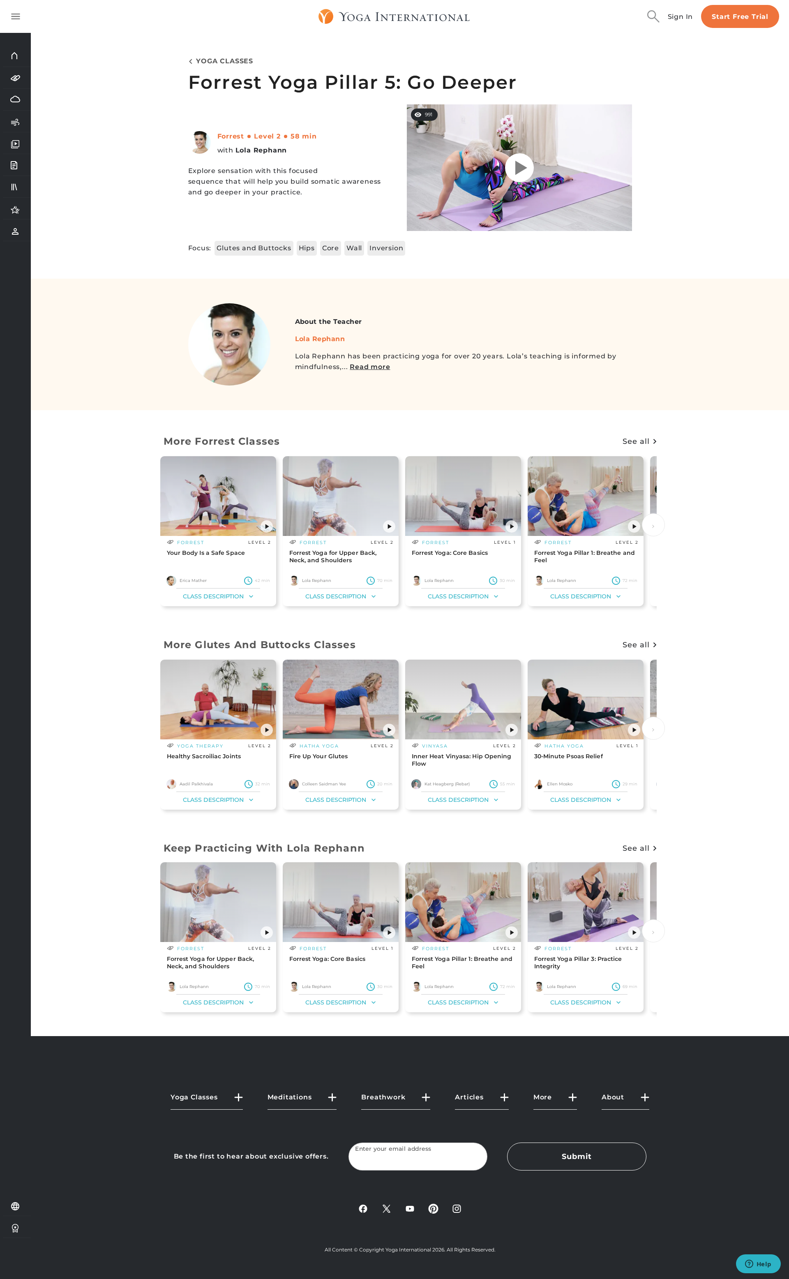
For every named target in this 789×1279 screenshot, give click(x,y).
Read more (370, 367)
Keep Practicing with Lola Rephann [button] (264, 848)
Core (330, 248)
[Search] (653, 16)
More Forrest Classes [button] (222, 441)
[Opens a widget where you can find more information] (758, 1264)
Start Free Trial (740, 17)
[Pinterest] (433, 1208)
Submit (576, 1156)
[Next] (653, 524)
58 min (304, 136)
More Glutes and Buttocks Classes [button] (260, 645)
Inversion (386, 248)
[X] (386, 1208)
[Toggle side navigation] (15, 16)
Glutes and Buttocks (254, 248)
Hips (307, 248)
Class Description (213, 596)
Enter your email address (393, 1148)
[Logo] (394, 16)
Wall (354, 248)
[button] (267, 526)
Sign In (680, 17)
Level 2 (267, 136)
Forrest (231, 136)
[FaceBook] (363, 1208)
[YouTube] (410, 1208)
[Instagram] (457, 1208)
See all (636, 441)
